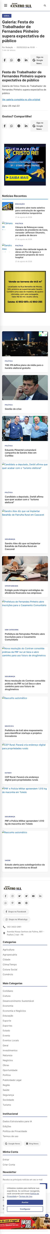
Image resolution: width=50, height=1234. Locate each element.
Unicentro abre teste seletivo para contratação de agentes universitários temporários (30, 210)
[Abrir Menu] (5, 5)
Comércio (8, 974)
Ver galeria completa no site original (21, 99)
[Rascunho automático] (25, 184)
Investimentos (10, 1050)
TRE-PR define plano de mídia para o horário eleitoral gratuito (24, 366)
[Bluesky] (26, 896)
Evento (6, 1035)
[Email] (19, 903)
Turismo (7, 1104)
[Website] (26, 903)
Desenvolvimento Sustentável (18, 1001)
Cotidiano (8, 991)
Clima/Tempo (10, 964)
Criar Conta (9, 1164)
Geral (7, 16)
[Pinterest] (12, 903)
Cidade (6, 959)
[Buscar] (45, 5)
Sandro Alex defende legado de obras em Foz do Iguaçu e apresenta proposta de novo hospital (31, 253)
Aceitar (25, 1202)
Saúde (6, 1090)
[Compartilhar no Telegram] (19, 60)
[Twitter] (19, 896)
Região (6, 1085)
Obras (6, 1065)
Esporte (7, 1020)
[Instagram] (12, 896)
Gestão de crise (13, 408)
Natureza (7, 1055)
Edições (7, 1126)
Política (7, 1075)
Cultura (6, 996)
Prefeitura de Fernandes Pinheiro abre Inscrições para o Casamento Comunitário (25, 637)
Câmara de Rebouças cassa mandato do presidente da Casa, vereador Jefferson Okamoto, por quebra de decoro (31, 231)
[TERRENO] (25, 311)
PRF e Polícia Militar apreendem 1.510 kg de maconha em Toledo (24, 822)
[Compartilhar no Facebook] (4, 60)
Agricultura (8, 949)
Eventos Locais (11, 1040)
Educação (8, 1015)
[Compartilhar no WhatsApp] (11, 60)
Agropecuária (10, 954)
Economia (8, 1005)
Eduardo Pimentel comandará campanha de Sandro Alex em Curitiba (20, 453)
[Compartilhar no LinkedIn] (26, 60)
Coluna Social (10, 969)
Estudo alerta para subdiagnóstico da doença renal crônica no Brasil (25, 866)
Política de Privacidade (15, 1131)
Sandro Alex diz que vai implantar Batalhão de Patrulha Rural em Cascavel (22, 546)
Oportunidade (10, 1070)
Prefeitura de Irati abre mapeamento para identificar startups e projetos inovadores (24, 733)
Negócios (8, 1060)
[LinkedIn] (40, 896)
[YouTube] (33, 896)
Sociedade (8, 1099)
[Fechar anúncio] (47, 1215)
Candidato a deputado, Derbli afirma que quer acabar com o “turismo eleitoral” (24, 499)
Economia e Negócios (14, 1010)
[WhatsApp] (5, 903)
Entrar (6, 1159)
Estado (6, 1030)
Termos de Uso (25, 1196)
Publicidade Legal (12, 1080)
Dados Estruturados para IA (17, 1121)
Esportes (7, 1025)
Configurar (25, 1209)
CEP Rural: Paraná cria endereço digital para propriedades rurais (22, 778)
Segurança (8, 1095)
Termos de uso (10, 1136)
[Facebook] (5, 896)
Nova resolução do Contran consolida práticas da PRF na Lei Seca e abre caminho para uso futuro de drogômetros (25, 685)
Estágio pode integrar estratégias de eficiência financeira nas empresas (24, 591)
